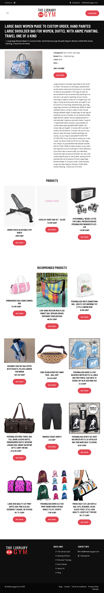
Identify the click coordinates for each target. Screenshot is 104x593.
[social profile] (14, 3)
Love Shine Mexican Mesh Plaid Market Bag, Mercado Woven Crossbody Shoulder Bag (52, 313)
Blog (59, 572)
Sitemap (95, 589)
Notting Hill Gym (63, 556)
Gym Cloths (67, 53)
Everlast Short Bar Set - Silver (52, 219)
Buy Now (60, 75)
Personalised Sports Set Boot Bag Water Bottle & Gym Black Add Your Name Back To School (84, 439)
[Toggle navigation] (7, 13)
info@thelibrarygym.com (90, 3)
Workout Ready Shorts (51, 436)
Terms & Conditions (79, 587)
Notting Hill (76, 3)
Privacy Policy (93, 587)
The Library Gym (63, 551)
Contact (67, 587)
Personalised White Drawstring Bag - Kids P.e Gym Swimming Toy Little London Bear (84, 304)
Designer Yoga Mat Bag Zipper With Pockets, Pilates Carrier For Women (19, 369)
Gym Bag (76, 53)
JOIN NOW (92, 13)
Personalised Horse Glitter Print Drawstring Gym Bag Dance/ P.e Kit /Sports (52, 506)
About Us (60, 568)
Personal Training (64, 560)
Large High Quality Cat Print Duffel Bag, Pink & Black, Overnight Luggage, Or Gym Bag (19, 506)
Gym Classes (62, 564)
